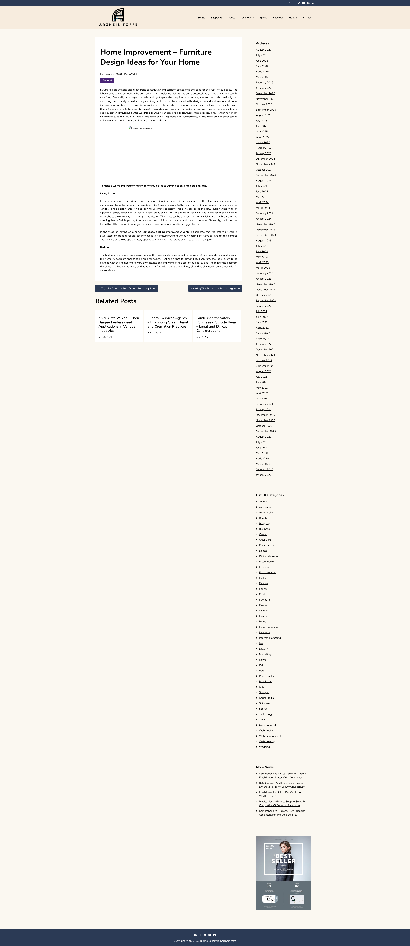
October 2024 (264, 170)
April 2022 (262, 328)
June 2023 (262, 251)
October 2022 (264, 295)
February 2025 (264, 148)
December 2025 (265, 93)
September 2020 (266, 431)
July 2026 (261, 55)
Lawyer (263, 649)
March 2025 (263, 142)
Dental (263, 551)
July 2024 (261, 186)
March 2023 (263, 268)
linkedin (289, 3)
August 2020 (263, 437)
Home (201, 17)
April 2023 (262, 262)
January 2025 (263, 153)
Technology (247, 17)
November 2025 (265, 99)
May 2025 (262, 131)
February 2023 (264, 273)
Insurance (264, 632)
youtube (303, 3)
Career (263, 534)
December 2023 (265, 224)
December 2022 (265, 284)
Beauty (263, 518)
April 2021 (262, 393)
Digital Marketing (269, 556)
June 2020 (262, 447)
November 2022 (265, 289)
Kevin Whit (130, 74)
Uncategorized (267, 725)
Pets (261, 670)
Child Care (265, 540)
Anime (263, 501)
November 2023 (265, 229)
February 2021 (264, 404)
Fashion (263, 578)
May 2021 (262, 387)
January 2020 (263, 475)
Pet (261, 665)
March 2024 (263, 208)
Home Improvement (270, 627)
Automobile (266, 512)
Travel (231, 17)
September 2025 (266, 110)
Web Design (266, 730)
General (107, 80)
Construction (266, 545)
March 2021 (263, 398)
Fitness (263, 589)
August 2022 (263, 306)
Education (264, 567)
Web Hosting (267, 741)
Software (264, 703)
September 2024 (266, 175)
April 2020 (262, 458)
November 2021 (265, 355)
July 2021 (261, 377)
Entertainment (267, 572)
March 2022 (263, 333)
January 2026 (263, 88)
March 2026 (263, 77)
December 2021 (265, 349)
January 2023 (263, 278)
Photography (266, 676)
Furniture (264, 600)
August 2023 (263, 240)
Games (263, 605)
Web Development (270, 736)
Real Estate (265, 681)
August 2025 (263, 115)
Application (265, 507)
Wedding (264, 747)
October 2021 (264, 360)
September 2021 (266, 366)
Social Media (266, 698)
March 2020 (263, 464)
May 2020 (262, 453)
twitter (298, 3)
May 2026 (262, 66)
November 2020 (265, 420)
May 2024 (262, 197)
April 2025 (262, 137)
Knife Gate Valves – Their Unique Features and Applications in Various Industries (118, 324)
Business (278, 17)
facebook (293, 3)
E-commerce (266, 561)
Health (293, 17)
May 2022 (262, 322)
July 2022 (261, 311)
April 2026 (262, 71)
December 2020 (265, 415)
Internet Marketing (270, 638)
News (262, 659)
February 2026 (264, 82)
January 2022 (263, 344)
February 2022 (264, 338)
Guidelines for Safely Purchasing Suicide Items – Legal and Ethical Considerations (216, 324)
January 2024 (263, 219)
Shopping (216, 17)
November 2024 (265, 164)
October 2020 (264, 426)
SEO (261, 687)
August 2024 (263, 180)
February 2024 (264, 213)
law (261, 643)
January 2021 (263, 409)
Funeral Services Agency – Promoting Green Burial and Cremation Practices (168, 322)
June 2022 (262, 317)
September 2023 (266, 235)
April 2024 (262, 202)
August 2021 (263, 371)
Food (262, 594)
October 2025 (264, 104)
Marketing (265, 654)
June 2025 (262, 126)
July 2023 (261, 246)
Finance (307, 17)
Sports (263, 17)
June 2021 (262, 382)
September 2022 (266, 300)
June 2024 (262, 191)
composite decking (153, 232)
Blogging (264, 523)
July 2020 (261, 442)
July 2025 (261, 120)
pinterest (308, 3)
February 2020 (264, 469)
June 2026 (262, 61)
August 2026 (263, 50)
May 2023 (262, 257)
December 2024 (265, 159)
